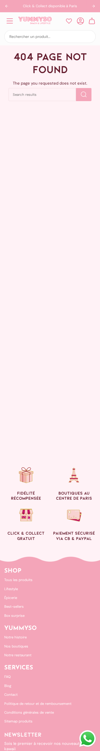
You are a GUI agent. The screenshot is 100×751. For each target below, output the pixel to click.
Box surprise (14, 615)
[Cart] (92, 21)
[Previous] (6, 6)
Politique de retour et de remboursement (37, 703)
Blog (7, 686)
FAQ (7, 676)
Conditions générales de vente (29, 712)
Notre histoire (15, 637)
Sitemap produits (18, 721)
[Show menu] (9, 21)
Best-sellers (14, 606)
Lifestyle (11, 589)
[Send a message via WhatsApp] (87, 738)
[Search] (83, 94)
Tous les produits (18, 580)
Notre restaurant (17, 655)
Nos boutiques (16, 646)
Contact (11, 694)
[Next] (93, 6)
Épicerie (10, 597)
